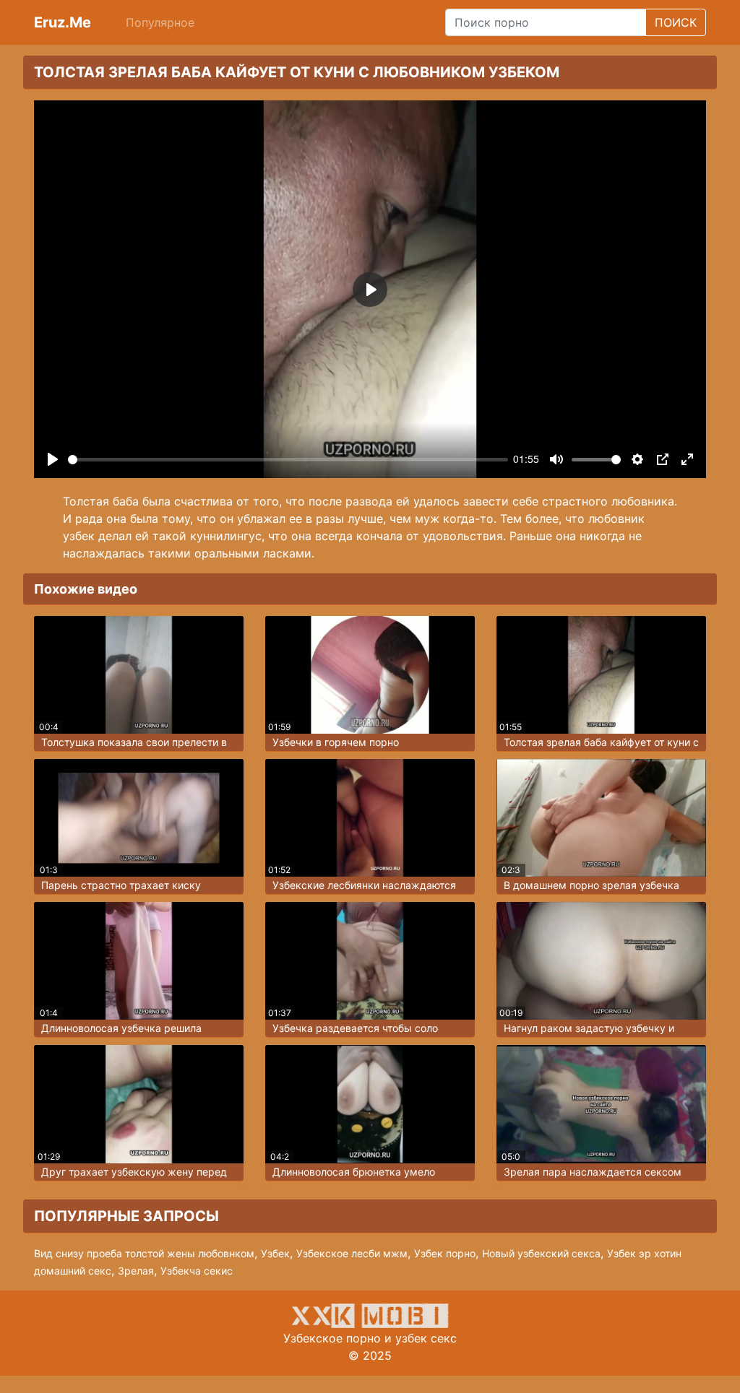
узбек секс (426, 1338)
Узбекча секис (196, 1270)
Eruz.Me (62, 22)
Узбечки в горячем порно (335, 742)
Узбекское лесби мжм (352, 1253)
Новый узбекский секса (541, 1253)
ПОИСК (676, 22)
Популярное (160, 22)
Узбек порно (445, 1253)
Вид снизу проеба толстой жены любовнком (144, 1253)
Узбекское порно (332, 1338)
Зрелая (136, 1270)
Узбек (275, 1253)
